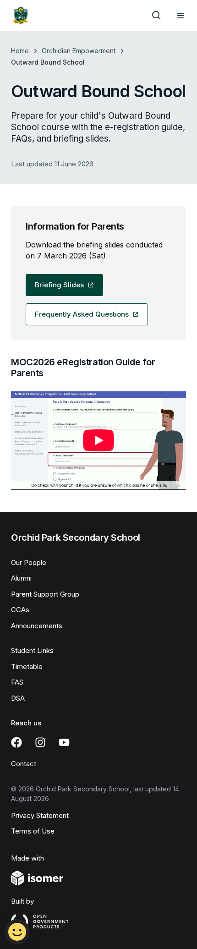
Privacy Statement (40, 815)
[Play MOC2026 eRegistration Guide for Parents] (98, 440)
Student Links (32, 650)
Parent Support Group (45, 594)
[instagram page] (40, 742)
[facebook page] (16, 742)
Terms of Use (33, 831)
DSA (18, 698)
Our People (28, 562)
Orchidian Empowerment (78, 51)
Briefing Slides (59, 284)
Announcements (36, 625)
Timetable (27, 666)
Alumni (21, 578)
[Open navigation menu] (181, 16)
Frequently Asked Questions (82, 314)
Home (20, 51)
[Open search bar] (157, 16)
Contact (23, 763)
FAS (17, 682)
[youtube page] (64, 742)
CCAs (20, 609)
